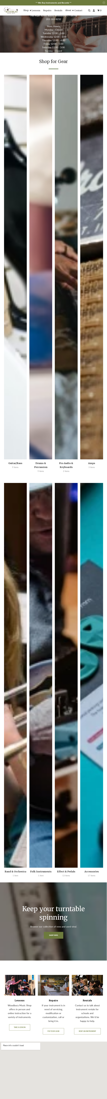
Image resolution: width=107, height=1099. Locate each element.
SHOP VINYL (53, 935)
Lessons (36, 10)
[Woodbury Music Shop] (11, 10)
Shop (26, 10)
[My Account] (94, 10)
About (68, 10)
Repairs (47, 10)
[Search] (89, 10)
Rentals (58, 10)
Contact (78, 10)
